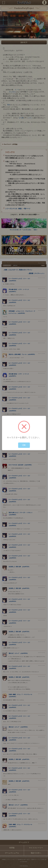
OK (24, 445)
